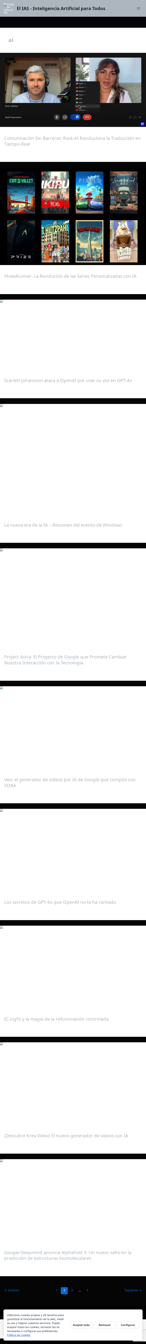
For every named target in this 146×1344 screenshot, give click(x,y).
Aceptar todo (81, 1325)
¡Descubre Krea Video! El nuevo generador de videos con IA (66, 1136)
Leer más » (11, 153)
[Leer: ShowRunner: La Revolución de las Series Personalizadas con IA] (73, 216)
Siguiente (133, 1290)
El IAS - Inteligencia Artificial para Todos (61, 8)
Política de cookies (18, 1335)
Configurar (128, 1325)
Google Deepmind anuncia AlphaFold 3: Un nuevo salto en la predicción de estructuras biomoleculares (67, 1255)
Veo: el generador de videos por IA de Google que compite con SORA (70, 782)
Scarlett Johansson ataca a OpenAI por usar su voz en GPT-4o (68, 380)
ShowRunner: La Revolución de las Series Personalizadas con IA (70, 276)
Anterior (11, 1290)
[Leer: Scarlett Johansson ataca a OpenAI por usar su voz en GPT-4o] (73, 334)
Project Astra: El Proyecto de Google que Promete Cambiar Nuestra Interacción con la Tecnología (65, 660)
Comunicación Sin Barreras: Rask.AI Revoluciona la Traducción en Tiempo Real (72, 141)
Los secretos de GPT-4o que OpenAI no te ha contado (60, 902)
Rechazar (105, 1325)
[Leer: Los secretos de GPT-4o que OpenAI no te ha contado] (73, 850)
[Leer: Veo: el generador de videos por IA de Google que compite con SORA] (73, 727)
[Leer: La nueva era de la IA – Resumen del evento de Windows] (73, 459)
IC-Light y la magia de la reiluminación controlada (56, 1019)
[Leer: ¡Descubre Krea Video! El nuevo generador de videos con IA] (73, 1083)
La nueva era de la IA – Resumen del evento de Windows (63, 525)
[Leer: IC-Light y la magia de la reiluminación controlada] (73, 967)
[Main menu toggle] (138, 8)
